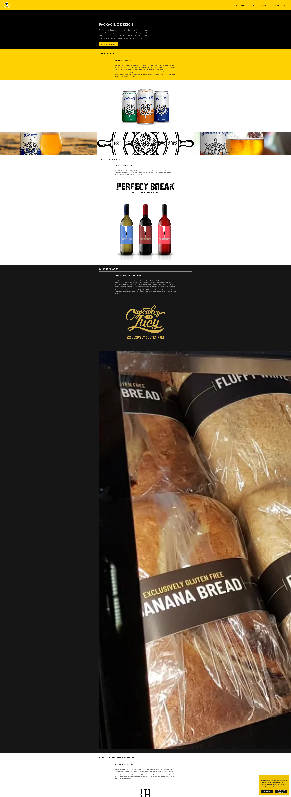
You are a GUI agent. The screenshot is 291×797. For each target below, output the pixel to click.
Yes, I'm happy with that (281, 791)
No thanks (267, 791)
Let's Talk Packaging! (108, 44)
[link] (7, 5)
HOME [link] (236, 5)
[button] (254, 5)
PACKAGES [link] (265, 5)
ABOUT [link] (244, 5)
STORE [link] (285, 5)
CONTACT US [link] (275, 5)
